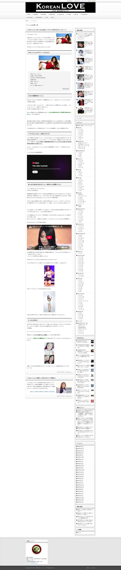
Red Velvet (30, 17)
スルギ (79, 231)
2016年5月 (80, 497)
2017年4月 (80, 480)
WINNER (36, 14)
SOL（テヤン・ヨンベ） (83, 145)
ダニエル (80, 306)
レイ (79, 190)
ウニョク (80, 259)
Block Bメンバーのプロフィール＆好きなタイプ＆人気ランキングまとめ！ (84, 376)
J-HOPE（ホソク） (82, 324)
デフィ (79, 307)
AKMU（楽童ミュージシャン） (84, 125)
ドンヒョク (80, 200)
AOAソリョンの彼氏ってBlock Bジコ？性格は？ (42, 378)
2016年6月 (80, 495)
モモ (79, 291)
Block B (76, 14)
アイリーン (80, 225)
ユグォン (80, 167)
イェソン (80, 256)
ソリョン (70, 372)
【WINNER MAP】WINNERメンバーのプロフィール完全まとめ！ (84, 346)
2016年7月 (80, 493)
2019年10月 (80, 448)
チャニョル (80, 186)
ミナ (79, 136)
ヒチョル (80, 269)
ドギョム (80, 245)
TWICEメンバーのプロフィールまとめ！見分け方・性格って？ (84, 402)
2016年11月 (80, 485)
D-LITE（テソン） (81, 142)
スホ (79, 182)
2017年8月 (80, 478)
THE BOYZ (80, 273)
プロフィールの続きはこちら (32, 562)
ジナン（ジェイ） (81, 195)
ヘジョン (80, 134)
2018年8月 (80, 455)
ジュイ (79, 213)
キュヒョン (80, 262)
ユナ (79, 139)
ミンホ (79, 318)
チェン (79, 184)
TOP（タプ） (80, 147)
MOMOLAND (80, 209)
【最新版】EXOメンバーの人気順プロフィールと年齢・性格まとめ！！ (83, 397)
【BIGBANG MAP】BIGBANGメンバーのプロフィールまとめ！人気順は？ (84, 351)
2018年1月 (80, 467)
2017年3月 (80, 482)
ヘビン (79, 220)
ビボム (79, 164)
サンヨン (80, 274)
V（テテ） (80, 330)
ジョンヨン (80, 282)
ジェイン (80, 211)
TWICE (69, 14)
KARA (79, 205)
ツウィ (79, 287)
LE (78, 171)
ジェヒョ (80, 160)
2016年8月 (80, 491)
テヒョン (80, 317)
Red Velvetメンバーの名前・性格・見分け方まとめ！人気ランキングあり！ (83, 381)
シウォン (80, 263)
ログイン (79, 532)
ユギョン (80, 137)
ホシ (79, 247)
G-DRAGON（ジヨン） (82, 144)
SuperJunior (61, 14)
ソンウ (79, 303)
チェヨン (80, 285)
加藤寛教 (87, 428)
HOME (26, 20)
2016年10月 (80, 487)
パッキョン (80, 163)
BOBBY (79, 194)
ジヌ (79, 313)
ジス (79, 153)
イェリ (79, 227)
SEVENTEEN (39, 17)
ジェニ (79, 152)
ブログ (79, 321)
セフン (79, 183)
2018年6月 (80, 459)
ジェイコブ (80, 276)
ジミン (79, 129)
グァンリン (80, 296)
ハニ (79, 174)
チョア (79, 133)
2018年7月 (80, 457)
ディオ (79, 187)
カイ (79, 179)
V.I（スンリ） (81, 148)
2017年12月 (80, 470)
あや (87, 436)
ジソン (79, 299)
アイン (79, 210)
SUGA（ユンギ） (81, 328)
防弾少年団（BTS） (82, 323)
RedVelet (79, 224)
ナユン (79, 217)
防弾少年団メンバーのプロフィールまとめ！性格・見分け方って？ (83, 362)
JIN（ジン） (80, 326)
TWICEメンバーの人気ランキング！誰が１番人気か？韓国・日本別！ (84, 371)
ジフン (79, 302)
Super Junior (80, 255)
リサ (79, 155)
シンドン (80, 265)
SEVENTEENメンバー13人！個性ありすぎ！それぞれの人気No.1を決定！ (84, 386)
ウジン (79, 295)
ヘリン (79, 175)
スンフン (80, 314)
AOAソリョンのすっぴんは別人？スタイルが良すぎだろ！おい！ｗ (47, 29)
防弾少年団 (52, 14)
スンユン (80, 315)
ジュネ (79, 197)
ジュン (79, 239)
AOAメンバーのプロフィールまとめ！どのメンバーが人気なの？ (83, 391)
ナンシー (80, 219)
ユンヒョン (80, 202)
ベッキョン (80, 189)
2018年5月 (80, 461)
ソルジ (79, 172)
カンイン (80, 261)
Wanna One (80, 293)
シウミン (80, 180)
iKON (29, 14)
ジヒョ (79, 281)
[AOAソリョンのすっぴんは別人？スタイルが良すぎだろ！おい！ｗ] (63, 44)
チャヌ (79, 198)
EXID (79, 169)
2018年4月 (80, 463)
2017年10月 (80, 474)
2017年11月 (80, 472)
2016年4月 (80, 499)
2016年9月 (80, 489)
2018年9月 (80, 452)
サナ (79, 280)
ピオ (79, 166)
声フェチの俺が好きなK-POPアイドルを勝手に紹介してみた (83, 357)
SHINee (79, 251)
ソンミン (80, 266)
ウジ (79, 236)
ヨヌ (79, 221)
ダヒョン (80, 284)
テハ (79, 214)
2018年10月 (80, 450)
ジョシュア (80, 240)
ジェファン (80, 297)
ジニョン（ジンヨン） (82, 300)
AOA (47, 17)
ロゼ (79, 156)
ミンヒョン (80, 309)
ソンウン (80, 305)
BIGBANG (44, 14)
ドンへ (79, 268)
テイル (79, 161)
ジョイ (79, 229)
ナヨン (79, 288)
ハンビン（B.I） (81, 201)
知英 (79, 206)
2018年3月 (80, 465)
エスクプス (80, 237)
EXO (53, 17)
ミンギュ (80, 249)
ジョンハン (80, 242)
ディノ (79, 243)
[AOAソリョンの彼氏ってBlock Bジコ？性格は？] (63, 393)
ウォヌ (79, 235)
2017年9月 (80, 476)
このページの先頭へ (92, 567)
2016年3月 (80, 502)
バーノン (80, 246)
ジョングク (80, 333)
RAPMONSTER (81, 327)
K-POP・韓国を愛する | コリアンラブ (39, 567)
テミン (79, 253)
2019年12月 (80, 446)
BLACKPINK (84, 14)
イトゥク (80, 258)
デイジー (80, 216)
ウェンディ (80, 228)
